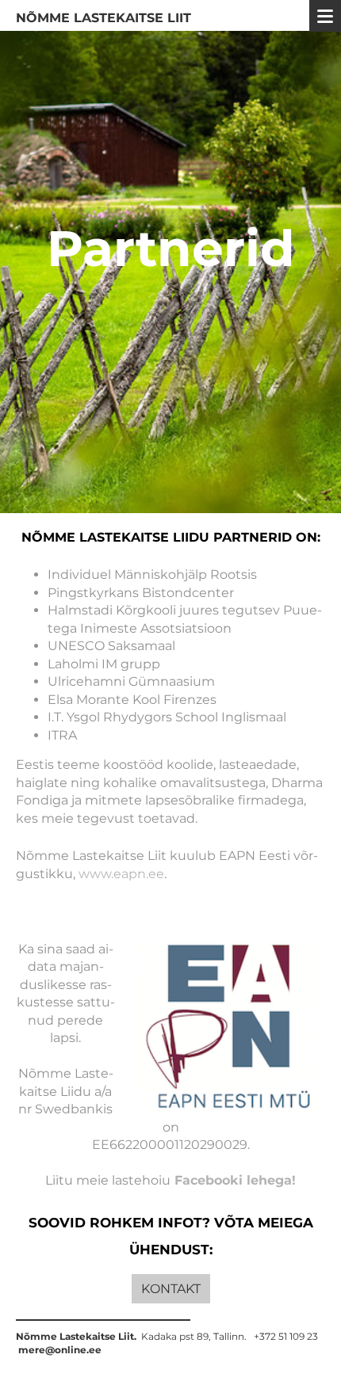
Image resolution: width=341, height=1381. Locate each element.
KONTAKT (171, 1288)
